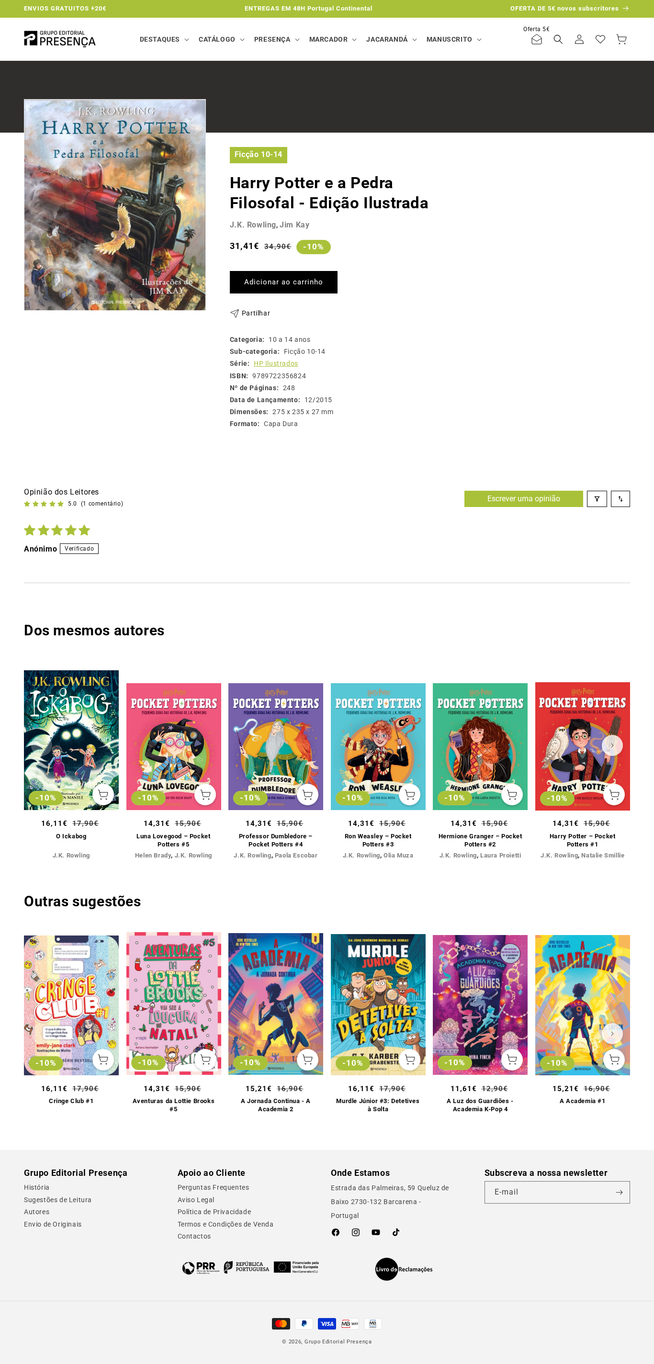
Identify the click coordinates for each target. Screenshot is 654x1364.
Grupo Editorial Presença (338, 1342)
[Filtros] (597, 499)
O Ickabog (71, 836)
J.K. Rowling (253, 224)
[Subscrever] (619, 1192)
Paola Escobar (296, 855)
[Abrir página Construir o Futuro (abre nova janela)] (251, 1267)
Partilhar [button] (256, 313)
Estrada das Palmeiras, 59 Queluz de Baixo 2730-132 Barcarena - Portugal (390, 1201)
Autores (36, 1212)
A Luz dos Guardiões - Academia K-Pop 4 (480, 1105)
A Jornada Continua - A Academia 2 (276, 1105)
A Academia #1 (583, 1101)
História (37, 1187)
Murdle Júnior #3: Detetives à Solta (377, 1105)
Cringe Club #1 (71, 1101)
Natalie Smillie (602, 855)
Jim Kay (294, 224)
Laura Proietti (500, 855)
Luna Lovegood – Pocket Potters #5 (173, 840)
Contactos (194, 1236)
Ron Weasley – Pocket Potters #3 (378, 840)
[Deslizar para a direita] (612, 745)
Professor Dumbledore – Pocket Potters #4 (276, 840)
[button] (163, 39)
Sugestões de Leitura (58, 1200)
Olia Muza (398, 855)
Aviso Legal (196, 1200)
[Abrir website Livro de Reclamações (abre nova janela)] (404, 1269)
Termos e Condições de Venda (226, 1224)
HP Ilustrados (276, 363)
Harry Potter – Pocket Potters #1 (583, 840)
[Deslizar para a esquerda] (41, 745)
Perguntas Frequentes (213, 1187)
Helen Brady (153, 855)
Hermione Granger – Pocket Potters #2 (480, 840)
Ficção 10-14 (258, 154)
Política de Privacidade (214, 1212)
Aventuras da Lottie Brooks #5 (174, 1105)
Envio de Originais (53, 1224)
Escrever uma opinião (523, 498)
